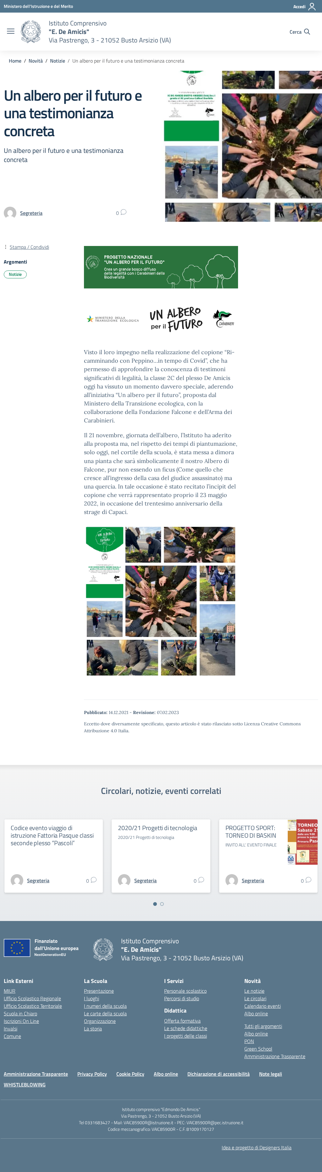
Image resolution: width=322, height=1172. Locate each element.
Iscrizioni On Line (21, 1021)
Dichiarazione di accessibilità (218, 1074)
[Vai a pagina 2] (162, 904)
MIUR (9, 991)
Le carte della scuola (105, 1013)
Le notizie (254, 991)
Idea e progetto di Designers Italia (256, 1147)
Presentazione (99, 991)
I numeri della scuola (105, 1006)
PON (249, 1041)
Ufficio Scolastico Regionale (32, 998)
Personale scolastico (185, 991)
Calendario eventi (262, 1006)
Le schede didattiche (185, 1028)
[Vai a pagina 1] (155, 904)
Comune (12, 1036)
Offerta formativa (182, 1020)
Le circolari (255, 998)
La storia (93, 1028)
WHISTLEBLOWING (25, 1084)
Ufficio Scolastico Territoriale (33, 1006)
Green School (258, 1048)
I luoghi (91, 998)
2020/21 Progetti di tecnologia (157, 828)
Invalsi (10, 1028)
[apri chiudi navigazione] (10, 32)
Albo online (256, 1013)
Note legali (270, 1074)
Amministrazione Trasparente (274, 1056)
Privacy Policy (92, 1074)
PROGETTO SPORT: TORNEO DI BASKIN (250, 831)
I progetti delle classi (185, 1036)
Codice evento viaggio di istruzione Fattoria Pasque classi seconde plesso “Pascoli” (52, 835)
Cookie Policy (130, 1074)
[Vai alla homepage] (31, 31)
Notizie (15, 274)
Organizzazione (100, 1021)
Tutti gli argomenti (263, 1026)
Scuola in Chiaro (20, 1013)
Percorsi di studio (181, 998)
